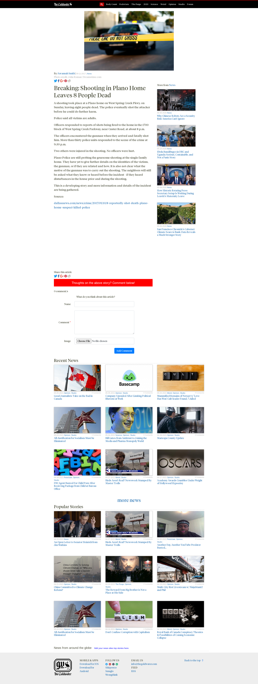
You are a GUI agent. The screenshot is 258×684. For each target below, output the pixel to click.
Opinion (172, 4)
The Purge (136, 4)
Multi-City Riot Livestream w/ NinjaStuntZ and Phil (180, 588)
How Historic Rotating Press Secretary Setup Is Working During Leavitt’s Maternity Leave (175, 193)
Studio (181, 4)
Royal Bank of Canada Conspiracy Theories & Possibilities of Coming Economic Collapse (180, 634)
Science (154, 4)
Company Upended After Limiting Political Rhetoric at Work (128, 397)
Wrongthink (111, 674)
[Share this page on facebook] (58, 80)
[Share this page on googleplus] (62, 80)
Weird (163, 4)
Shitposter (111, 667)
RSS (133, 671)
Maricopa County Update (170, 438)
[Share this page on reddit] (68, 80)
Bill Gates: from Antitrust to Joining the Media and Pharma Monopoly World (126, 439)
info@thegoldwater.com (144, 663)
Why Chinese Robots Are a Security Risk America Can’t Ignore (176, 117)
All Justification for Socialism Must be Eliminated (74, 439)
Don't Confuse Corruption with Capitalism (127, 632)
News (89, 74)
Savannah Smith (66, 73)
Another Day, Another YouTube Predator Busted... (179, 546)
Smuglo (109, 671)
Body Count (111, 4)
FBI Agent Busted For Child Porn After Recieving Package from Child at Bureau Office (75, 485)
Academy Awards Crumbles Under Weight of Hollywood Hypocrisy (179, 482)
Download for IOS (89, 663)
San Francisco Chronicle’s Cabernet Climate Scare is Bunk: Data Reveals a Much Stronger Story (176, 232)
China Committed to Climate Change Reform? (73, 588)
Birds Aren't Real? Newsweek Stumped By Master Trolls (128, 482)
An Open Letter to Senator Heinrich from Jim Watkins (75, 543)
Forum (190, 4)
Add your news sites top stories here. (111, 648)
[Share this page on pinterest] (65, 80)
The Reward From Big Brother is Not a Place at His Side (125, 591)
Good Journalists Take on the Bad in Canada (73, 397)
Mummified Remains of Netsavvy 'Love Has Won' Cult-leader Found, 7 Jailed (178, 397)
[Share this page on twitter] (55, 80)
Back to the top (193, 660)
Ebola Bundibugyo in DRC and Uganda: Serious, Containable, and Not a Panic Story (175, 154)
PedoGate (124, 4)
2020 (145, 4)
